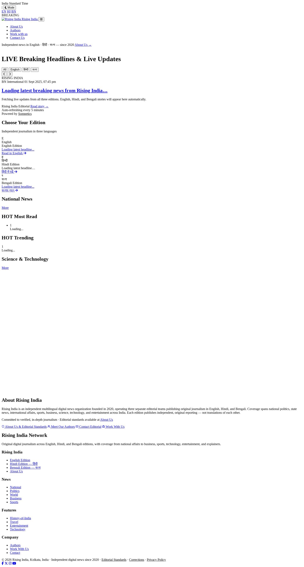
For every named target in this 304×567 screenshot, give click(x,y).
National (15, 487)
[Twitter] (6, 563)
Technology (17, 529)
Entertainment (19, 525)
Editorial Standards (114, 559)
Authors (15, 30)
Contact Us (17, 37)
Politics (14, 491)
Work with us (19, 34)
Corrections (136, 559)
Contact (15, 552)
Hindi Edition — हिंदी (24, 464)
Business (16, 498)
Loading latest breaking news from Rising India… (55, 90)
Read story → (39, 106)
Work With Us (114, 426)
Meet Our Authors (62, 426)
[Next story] (9, 74)
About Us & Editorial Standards (25, 426)
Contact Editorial (89, 426)
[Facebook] (3, 563)
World (14, 494)
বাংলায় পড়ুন (8, 190)
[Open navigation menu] (41, 19)
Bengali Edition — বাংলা (25, 467)
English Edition (20, 460)
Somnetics (25, 113)
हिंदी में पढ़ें (8, 172)
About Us (16, 26)
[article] (152, 146)
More (5, 207)
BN (13, 11)
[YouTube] (14, 563)
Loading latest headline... (18, 149)
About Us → (83, 44)
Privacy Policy (156, 559)
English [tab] (15, 69)
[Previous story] (4, 74)
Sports (14, 502)
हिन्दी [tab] (26, 69)
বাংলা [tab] (34, 69)
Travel (14, 522)
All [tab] (4, 69)
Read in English (12, 153)
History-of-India (20, 518)
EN (4, 11)
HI (9, 11)
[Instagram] (10, 563)
